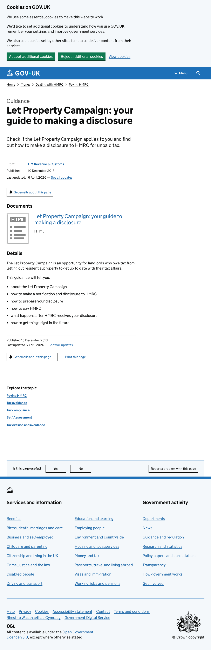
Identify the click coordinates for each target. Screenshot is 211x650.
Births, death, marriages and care (35, 528)
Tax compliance (18, 410)
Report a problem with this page (173, 469)
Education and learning (94, 518)
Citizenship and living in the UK (32, 555)
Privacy (25, 611)
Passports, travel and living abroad (104, 565)
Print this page (75, 357)
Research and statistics (162, 546)
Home (11, 84)
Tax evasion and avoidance (26, 425)
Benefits (14, 518)
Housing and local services (97, 546)
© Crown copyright (188, 637)
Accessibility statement (72, 611)
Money (25, 84)
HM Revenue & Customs (46, 164)
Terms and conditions (132, 611)
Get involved (153, 583)
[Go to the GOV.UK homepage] (23, 73)
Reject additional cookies (82, 56)
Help (11, 611)
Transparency (154, 565)
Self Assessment (19, 417)
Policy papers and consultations (169, 555)
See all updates (61, 177)
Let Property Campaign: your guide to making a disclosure (78, 219)
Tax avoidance (17, 403)
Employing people (90, 528)
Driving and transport (24, 583)
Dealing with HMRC (49, 84)
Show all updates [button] (61, 345)
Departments (154, 518)
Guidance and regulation (163, 537)
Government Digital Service (87, 617)
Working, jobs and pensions (97, 583)
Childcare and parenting (27, 546)
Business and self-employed (30, 537)
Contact (103, 611)
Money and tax (87, 555)
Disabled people (20, 574)
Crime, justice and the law (28, 565)
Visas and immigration (93, 574)
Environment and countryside (99, 537)
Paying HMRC (79, 84)
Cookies (42, 611)
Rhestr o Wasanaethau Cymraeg (34, 617)
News (147, 528)
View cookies (119, 56)
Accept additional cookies (31, 56)
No (85, 469)
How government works (163, 574)
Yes (60, 469)
